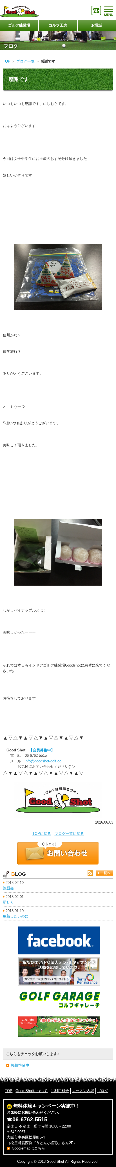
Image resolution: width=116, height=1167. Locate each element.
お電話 (96, 25)
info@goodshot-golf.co (43, 761)
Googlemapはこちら (28, 1148)
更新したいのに (15, 916)
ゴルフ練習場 (19, 25)
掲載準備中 (20, 1065)
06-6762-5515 (29, 1119)
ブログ (102, 1091)
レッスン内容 (83, 1091)
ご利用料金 (60, 1091)
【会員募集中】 (42, 750)
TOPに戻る (41, 833)
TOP (6, 61)
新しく (8, 902)
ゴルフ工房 (58, 25)
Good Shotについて (31, 1091)
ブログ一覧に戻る (69, 833)
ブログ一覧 (25, 61)
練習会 (8, 888)
